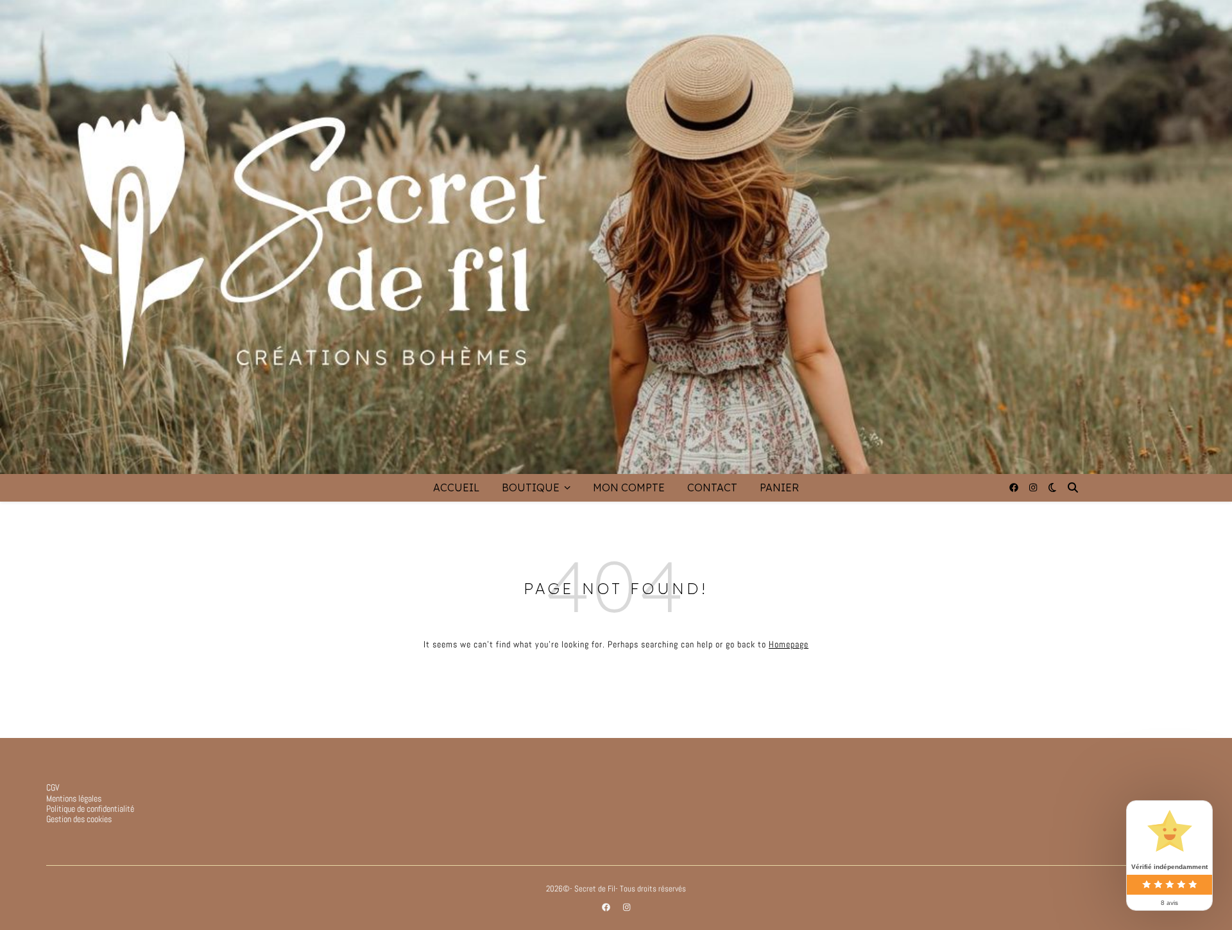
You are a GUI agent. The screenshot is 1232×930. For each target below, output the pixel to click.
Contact (712, 487)
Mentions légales (73, 798)
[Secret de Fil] (616, 237)
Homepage (789, 644)
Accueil (456, 487)
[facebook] (1014, 487)
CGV (53, 787)
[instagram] (1033, 487)
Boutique (531, 487)
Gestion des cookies (79, 819)
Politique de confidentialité (90, 808)
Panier (779, 487)
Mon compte (629, 487)
